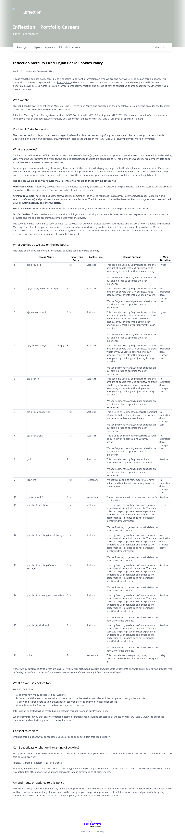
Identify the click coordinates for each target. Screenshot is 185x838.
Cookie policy (99, 831)
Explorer (39, 762)
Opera (58, 762)
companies (44, 47)
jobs (22, 47)
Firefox (17, 762)
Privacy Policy (64, 82)
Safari (49, 762)
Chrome (27, 762)
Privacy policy (86, 831)
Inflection (32, 12)
